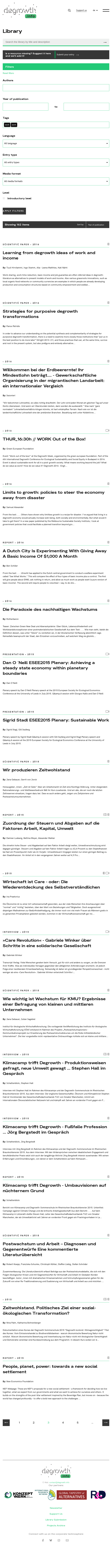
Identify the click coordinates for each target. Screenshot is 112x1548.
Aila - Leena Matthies (47, 267)
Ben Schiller (12, 566)
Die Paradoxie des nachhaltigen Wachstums (50, 609)
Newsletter (56, 1508)
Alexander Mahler (46, 838)
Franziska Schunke (30, 1264)
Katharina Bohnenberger (29, 1323)
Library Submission (56, 1519)
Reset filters (8, 73)
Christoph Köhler (48, 1264)
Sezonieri (10, 395)
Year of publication (96, 225)
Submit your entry (66, 54)
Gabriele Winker (14, 955)
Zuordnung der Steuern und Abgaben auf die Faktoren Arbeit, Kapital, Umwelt (51, 826)
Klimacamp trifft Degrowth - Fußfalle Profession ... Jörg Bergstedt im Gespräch (55, 1129)
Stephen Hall (27, 1083)
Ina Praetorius (13, 896)
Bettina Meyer (30, 838)
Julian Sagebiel (28, 1019)
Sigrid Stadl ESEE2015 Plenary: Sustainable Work (56, 720)
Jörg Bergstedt (28, 1142)
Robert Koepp (13, 1264)
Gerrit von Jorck (29, 779)
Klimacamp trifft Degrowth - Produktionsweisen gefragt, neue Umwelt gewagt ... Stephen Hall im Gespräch (54, 1068)
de (94, 10)
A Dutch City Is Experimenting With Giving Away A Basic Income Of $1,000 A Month (55, 553)
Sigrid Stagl (11, 729)
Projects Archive (56, 1525)
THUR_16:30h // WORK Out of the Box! (44, 439)
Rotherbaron (12, 619)
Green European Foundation (20, 449)
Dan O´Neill (11, 683)
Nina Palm (11, 1323)
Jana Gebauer (13, 779)
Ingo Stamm (29, 267)
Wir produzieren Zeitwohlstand (36, 770)
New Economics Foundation (19, 1381)
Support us (81, 10)
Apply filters (13, 211)
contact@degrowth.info (59, 1482)
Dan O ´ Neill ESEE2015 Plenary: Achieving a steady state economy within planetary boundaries (49, 668)
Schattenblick (13, 1083)
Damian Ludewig (14, 838)
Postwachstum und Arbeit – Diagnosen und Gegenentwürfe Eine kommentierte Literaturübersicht (49, 1249)
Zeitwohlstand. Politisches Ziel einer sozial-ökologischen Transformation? (49, 1310)
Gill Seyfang (24, 729)
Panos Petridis (13, 326)
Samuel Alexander (15, 507)
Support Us (56, 1513)
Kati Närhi (62, 267)
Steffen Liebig (64, 1264)
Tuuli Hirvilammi (14, 267)
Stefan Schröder (80, 1264)
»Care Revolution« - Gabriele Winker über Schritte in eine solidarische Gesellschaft (47, 943)
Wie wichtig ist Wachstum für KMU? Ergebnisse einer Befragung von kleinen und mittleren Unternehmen (54, 1004)
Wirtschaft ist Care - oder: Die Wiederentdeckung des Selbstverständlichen (51, 884)
